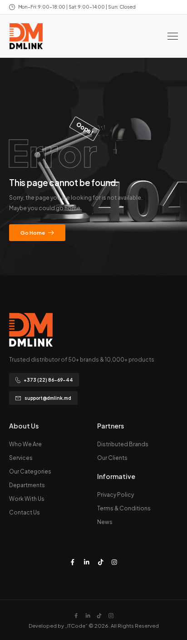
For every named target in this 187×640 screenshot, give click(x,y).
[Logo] (26, 36)
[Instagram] (114, 562)
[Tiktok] (100, 562)
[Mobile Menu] (172, 36)
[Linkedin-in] (86, 562)
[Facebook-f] (72, 562)
